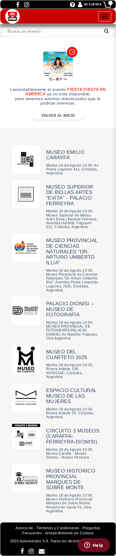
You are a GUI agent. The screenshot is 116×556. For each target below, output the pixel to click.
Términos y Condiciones (58, 528)
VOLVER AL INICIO (58, 115)
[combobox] (58, 31)
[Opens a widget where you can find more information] (93, 545)
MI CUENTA (92, 4)
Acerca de (24, 528)
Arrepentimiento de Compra (69, 533)
